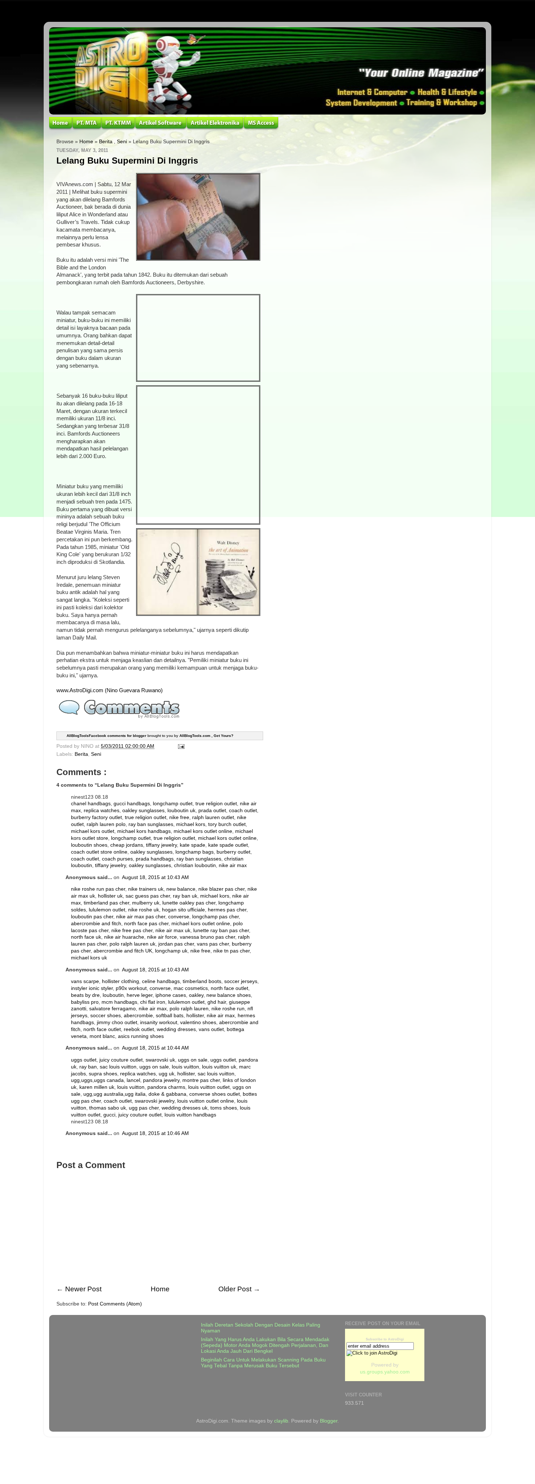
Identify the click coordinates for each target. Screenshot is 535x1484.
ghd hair (216, 1002)
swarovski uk (160, 1060)
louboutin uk (181, 810)
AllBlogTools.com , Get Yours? (206, 735)
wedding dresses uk (184, 1108)
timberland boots (202, 981)
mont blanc (102, 1036)
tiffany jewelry (161, 845)
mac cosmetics (191, 988)
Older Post (234, 1289)
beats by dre (85, 995)
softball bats (169, 1015)
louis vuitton (185, 1067)
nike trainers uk (145, 889)
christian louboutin (195, 865)
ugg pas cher (144, 1108)
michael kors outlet (92, 831)
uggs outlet (83, 1060)
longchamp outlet (173, 803)
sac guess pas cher (148, 896)
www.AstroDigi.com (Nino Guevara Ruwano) (109, 690)
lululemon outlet (107, 910)
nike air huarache (124, 937)
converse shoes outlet (214, 1094)
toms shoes (223, 1108)
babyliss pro (85, 1002)
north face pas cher (146, 923)
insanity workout (158, 1022)
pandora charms (166, 1087)
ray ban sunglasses (150, 824)
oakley (196, 995)
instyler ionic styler (92, 988)
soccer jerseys (240, 981)
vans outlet (211, 1029)
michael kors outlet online (203, 831)
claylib (281, 1421)
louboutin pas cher (92, 916)
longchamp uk (171, 951)
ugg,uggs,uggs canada (97, 1080)
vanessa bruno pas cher (207, 937)
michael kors (190, 824)
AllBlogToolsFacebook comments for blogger (106, 735)
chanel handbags (91, 803)
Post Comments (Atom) (115, 1304)
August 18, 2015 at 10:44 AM (155, 1048)
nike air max (233, 865)
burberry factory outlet (96, 817)
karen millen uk (96, 1087)
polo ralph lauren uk (132, 944)
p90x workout (131, 988)
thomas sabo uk (107, 1108)
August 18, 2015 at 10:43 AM (155, 877)
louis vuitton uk (219, 1067)
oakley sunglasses (143, 810)
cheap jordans (126, 845)
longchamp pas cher (215, 916)
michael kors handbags (144, 831)
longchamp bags (194, 852)
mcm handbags (119, 1002)
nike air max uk (172, 930)
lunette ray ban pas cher (221, 930)
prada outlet (212, 810)
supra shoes (103, 1073)
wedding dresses (176, 1029)
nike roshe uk (143, 910)
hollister (195, 1015)
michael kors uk (89, 957)
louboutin (113, 995)
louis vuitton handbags (190, 1115)
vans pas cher (213, 944)
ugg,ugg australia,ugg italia (114, 1094)
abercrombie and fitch (96, 923)
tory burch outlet (227, 824)
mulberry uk (145, 903)
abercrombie (138, 1015)
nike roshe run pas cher (98, 889)
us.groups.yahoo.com (385, 1372)
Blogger (328, 1421)
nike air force (162, 937)
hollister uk (110, 896)
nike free (179, 817)
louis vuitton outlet (209, 1087)
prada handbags (155, 859)
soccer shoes (105, 1015)
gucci (109, 1115)
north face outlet (229, 988)
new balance (180, 889)
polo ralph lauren (189, 1008)
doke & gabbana (167, 1094)
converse (178, 916)
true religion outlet (216, 803)
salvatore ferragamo (112, 1008)
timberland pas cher (106, 903)
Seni (122, 141)
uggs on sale (192, 1060)
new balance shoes (228, 995)
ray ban (88, 1067)
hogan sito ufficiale (183, 910)
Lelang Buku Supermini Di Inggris (127, 160)
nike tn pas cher (231, 951)
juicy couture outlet (121, 1060)
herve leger (139, 995)
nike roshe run (228, 1008)
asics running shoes (141, 1036)
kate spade (192, 845)
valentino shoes (198, 1022)
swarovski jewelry (154, 1101)
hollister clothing (120, 981)
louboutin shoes (89, 845)
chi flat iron (152, 1002)
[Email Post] (180, 746)
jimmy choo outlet (117, 1022)
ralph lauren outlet (213, 817)
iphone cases (170, 995)
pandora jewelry (161, 1080)
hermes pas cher (227, 910)
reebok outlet (139, 1029)
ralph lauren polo (106, 824)
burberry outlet (233, 852)
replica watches (101, 810)
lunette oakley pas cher (188, 903)
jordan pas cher (176, 944)
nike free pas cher (131, 930)
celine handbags (161, 981)
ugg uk (166, 1073)
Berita (105, 141)
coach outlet (243, 810)
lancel (133, 1080)
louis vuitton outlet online (205, 1101)
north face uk (86, 937)
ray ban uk (185, 896)
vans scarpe (85, 981)
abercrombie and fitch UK (123, 951)
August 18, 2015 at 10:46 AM (155, 1133)
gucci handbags (132, 803)
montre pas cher (201, 1080)
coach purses (117, 859)
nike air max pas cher (140, 916)
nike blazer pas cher (221, 889)
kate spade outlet (228, 845)
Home (86, 141)
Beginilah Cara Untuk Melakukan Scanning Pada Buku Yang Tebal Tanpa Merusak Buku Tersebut (263, 1362)
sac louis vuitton (118, 1067)
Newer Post (83, 1289)
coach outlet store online (99, 852)
